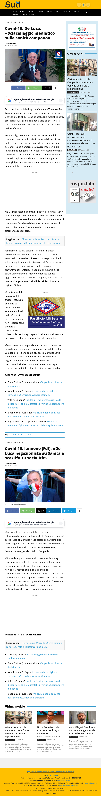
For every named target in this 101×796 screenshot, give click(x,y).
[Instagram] (83, 5)
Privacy (49, 775)
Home (7, 22)
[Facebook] (79, 5)
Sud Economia (73, 92)
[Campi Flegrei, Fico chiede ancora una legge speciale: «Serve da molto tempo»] (82, 717)
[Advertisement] (35, 191)
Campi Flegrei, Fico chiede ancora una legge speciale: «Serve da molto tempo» (82, 730)
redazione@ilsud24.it (90, 783)
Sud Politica (18, 22)
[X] (88, 5)
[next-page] (72, 172)
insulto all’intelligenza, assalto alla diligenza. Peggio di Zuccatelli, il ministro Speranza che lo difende (36, 403)
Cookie (55, 775)
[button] (86, 13)
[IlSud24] (15, 4)
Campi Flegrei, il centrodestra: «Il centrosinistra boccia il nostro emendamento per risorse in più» (81, 140)
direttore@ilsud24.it (64, 780)
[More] (55, 88)
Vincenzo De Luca (21, 434)
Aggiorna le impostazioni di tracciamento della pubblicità (50, 772)
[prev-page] (68, 172)
